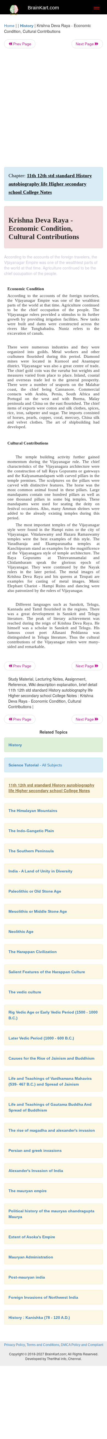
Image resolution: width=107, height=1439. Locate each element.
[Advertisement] (53, 108)
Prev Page (21, 44)
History (26, 25)
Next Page (85, 44)
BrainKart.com (43, 7)
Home (9, 25)
